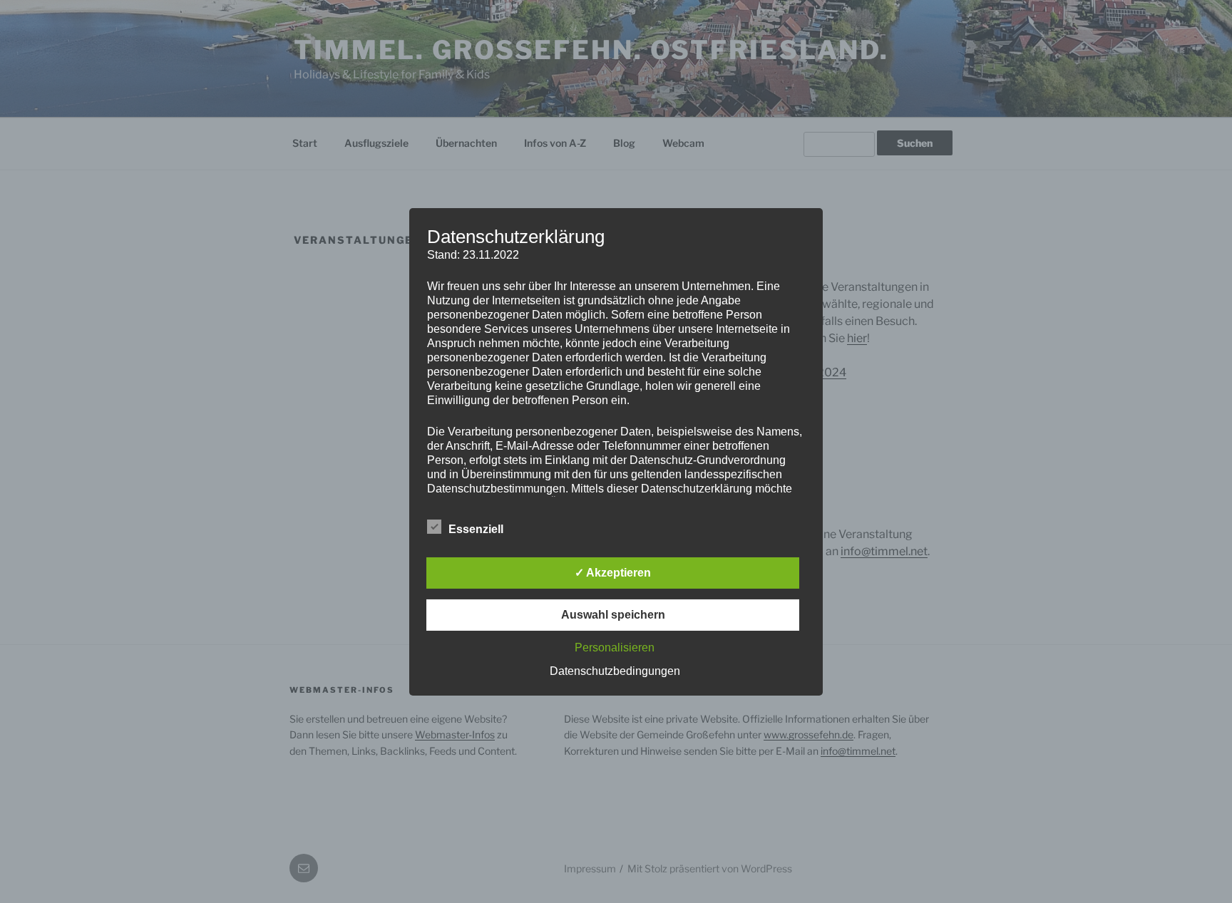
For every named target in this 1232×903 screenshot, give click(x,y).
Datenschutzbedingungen (615, 671)
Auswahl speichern (613, 615)
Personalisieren (614, 647)
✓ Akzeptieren (613, 573)
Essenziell (475, 529)
